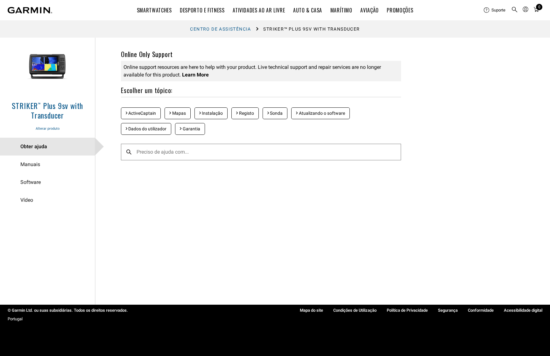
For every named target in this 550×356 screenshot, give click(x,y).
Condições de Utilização (355, 310)
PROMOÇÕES (400, 10)
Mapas (178, 113)
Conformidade (481, 310)
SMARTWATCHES (154, 10)
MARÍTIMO (341, 10)
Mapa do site (311, 310)
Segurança (448, 310)
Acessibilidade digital (523, 310)
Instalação (212, 113)
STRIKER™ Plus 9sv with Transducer (47, 110)
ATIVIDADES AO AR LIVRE (259, 10)
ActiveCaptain (141, 113)
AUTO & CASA (307, 10)
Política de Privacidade (407, 310)
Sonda (276, 113)
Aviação (369, 10)
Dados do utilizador (146, 128)
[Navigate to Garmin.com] (30, 10)
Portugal (15, 318)
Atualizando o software (321, 113)
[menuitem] (495, 10)
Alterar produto (48, 129)
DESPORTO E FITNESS (202, 10)
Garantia (191, 128)
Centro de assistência (220, 29)
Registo (246, 113)
